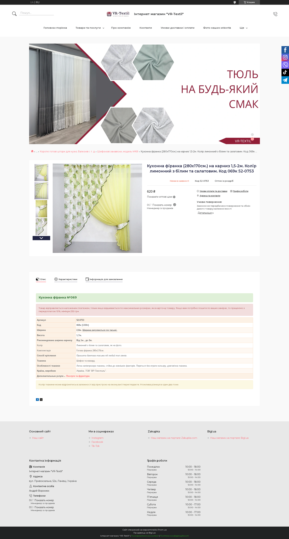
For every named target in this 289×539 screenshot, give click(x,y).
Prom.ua (162, 529)
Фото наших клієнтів (217, 27)
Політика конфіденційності (174, 535)
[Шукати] (14, 14)
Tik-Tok (95, 445)
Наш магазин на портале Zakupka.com (174, 437)
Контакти (145, 27)
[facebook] (37, 400)
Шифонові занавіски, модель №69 (117, 151)
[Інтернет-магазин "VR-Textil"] (118, 14)
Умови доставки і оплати (178, 27)
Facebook (97, 441)
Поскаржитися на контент (145, 535)
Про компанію (121, 27)
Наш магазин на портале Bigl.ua (229, 437)
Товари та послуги (88, 27)
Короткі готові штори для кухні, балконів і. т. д (67, 151)
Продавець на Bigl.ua (144, 532)
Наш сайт (38, 437)
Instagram (97, 437)
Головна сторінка (55, 27)
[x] (41, 400)
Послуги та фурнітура (77, 376)
